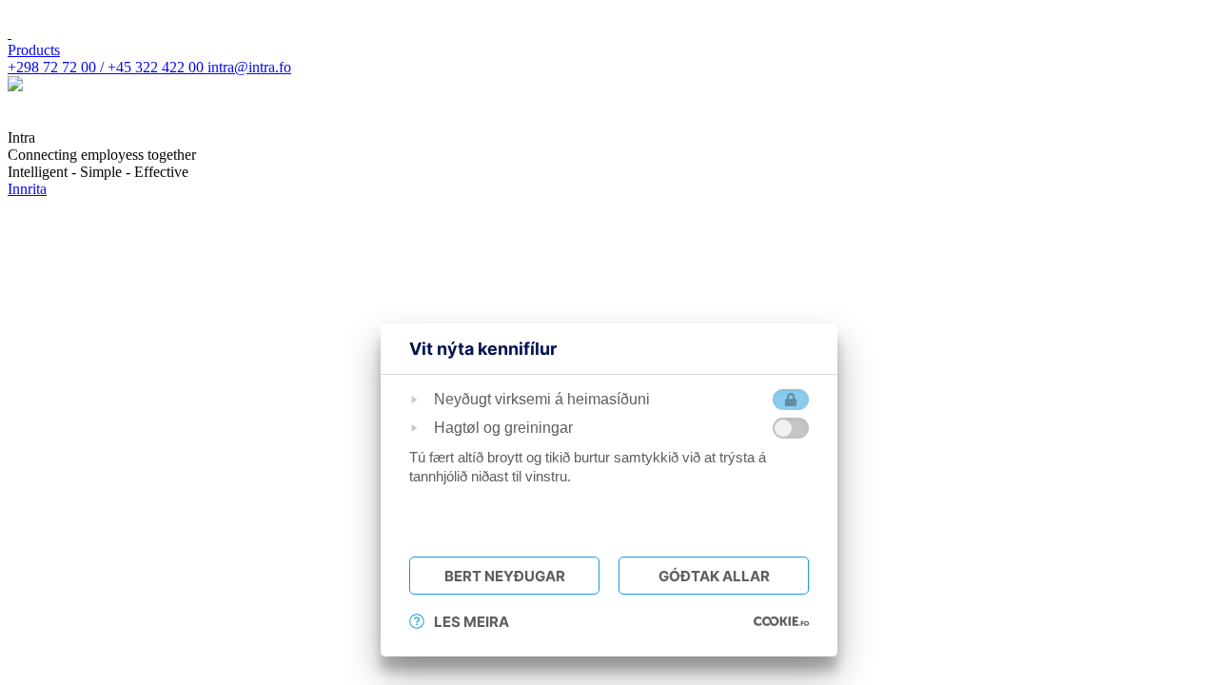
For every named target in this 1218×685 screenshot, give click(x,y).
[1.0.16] (781, 621)
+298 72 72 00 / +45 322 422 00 (107, 67)
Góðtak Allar (714, 576)
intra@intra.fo (249, 67)
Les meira (471, 622)
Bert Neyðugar (504, 576)
